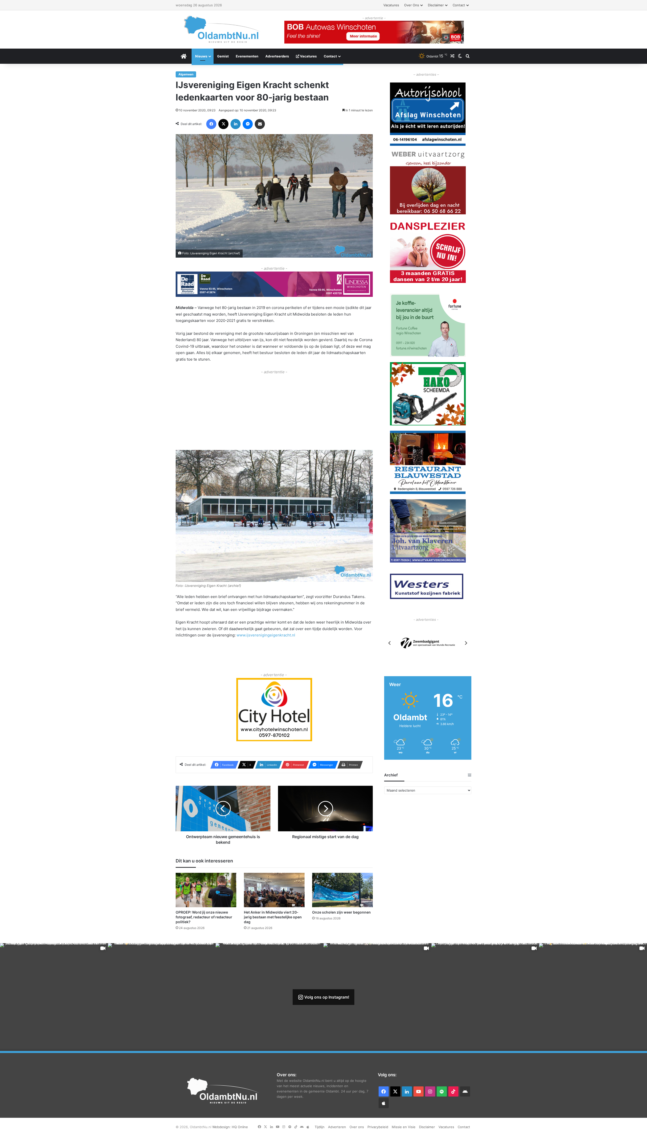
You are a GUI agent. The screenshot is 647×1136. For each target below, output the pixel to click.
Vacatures (391, 5)
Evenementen (247, 56)
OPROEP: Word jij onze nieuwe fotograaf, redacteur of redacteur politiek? (204, 917)
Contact (459, 5)
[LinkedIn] (235, 124)
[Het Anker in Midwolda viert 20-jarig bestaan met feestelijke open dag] (274, 890)
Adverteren (337, 1127)
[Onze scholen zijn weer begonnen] (342, 890)
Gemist (223, 56)
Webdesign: (222, 1127)
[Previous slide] (390, 643)
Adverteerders (277, 56)
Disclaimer (436, 5)
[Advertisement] (274, 410)
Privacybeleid (377, 1127)
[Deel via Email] (260, 124)
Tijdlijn (320, 1127)
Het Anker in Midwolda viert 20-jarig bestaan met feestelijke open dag (273, 917)
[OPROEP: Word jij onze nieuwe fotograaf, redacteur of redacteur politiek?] (206, 890)
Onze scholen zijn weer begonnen (341, 912)
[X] (223, 124)
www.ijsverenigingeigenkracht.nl (266, 635)
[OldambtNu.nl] (222, 29)
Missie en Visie (403, 1127)
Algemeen (185, 74)
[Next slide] (466, 643)
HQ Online (240, 1127)
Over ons (411, 5)
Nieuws (201, 56)
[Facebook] (211, 124)
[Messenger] (248, 124)
